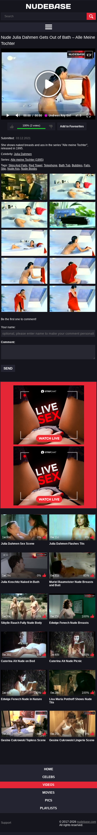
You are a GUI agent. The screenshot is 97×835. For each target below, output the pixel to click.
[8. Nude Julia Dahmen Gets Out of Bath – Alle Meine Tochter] (72, 271)
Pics (48, 800)
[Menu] (48, 27)
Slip (3, 168)
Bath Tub (64, 165)
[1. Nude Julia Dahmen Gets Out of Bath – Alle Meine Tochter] (24, 187)
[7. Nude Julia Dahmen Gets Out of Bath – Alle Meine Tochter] (24, 271)
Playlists (48, 808)
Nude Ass (13, 168)
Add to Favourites (72, 126)
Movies (48, 792)
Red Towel (35, 165)
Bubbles (77, 165)
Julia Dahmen (23, 154)
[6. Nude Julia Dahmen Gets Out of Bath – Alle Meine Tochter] (72, 243)
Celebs (48, 777)
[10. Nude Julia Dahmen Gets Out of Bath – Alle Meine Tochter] (72, 299)
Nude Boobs (29, 168)
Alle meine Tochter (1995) (27, 159)
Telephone (50, 165)
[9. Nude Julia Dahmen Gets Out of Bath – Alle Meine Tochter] (24, 299)
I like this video (12, 126)
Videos (48, 785)
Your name (8, 327)
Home (48, 769)
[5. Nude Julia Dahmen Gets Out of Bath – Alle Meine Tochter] (24, 243)
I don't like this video (51, 126)
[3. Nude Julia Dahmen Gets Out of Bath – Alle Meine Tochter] (24, 215)
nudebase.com (86, 821)
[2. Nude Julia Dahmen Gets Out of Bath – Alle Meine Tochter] (72, 187)
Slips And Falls (17, 165)
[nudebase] (48, 6)
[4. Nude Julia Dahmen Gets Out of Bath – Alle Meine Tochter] (72, 215)
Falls (87, 165)
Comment (7, 342)
